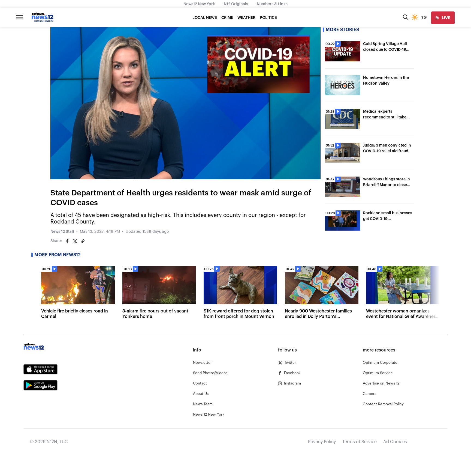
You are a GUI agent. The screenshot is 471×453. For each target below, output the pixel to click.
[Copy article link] (82, 241)
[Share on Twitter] (75, 241)
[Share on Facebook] (67, 241)
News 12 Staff (62, 232)
